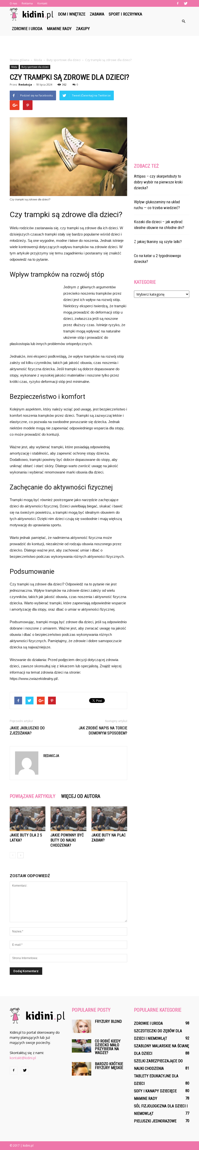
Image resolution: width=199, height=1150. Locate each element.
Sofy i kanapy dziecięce (155, 1091)
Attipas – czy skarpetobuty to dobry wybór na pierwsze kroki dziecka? (158, 182)
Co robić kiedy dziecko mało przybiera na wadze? (108, 1047)
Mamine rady (59, 28)
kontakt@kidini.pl (23, 1057)
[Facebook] (177, 3)
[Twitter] (185, 3)
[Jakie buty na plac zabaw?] (109, 818)
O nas (13, 3)
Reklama (27, 3)
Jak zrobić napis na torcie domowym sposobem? (103, 730)
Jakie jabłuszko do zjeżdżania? (27, 730)
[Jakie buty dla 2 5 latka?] (27, 818)
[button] (183, 21)
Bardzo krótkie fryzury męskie (109, 1066)
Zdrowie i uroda (27, 28)
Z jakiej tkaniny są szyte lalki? (158, 241)
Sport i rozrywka (125, 14)
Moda (14, 67)
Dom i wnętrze (71, 14)
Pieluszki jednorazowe (155, 1121)
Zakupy (83, 28)
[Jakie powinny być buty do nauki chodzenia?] (68, 818)
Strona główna (19, 60)
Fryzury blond (108, 1021)
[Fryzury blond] (81, 1026)
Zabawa (97, 14)
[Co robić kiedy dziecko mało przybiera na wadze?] (81, 1046)
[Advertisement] (99, 46)
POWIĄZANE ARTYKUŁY (32, 796)
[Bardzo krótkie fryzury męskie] (81, 1069)
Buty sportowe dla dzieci (35, 67)
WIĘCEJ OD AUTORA (80, 796)
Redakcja (25, 84)
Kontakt (42, 3)
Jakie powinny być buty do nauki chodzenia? (67, 840)
